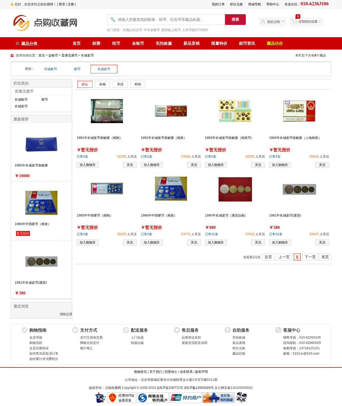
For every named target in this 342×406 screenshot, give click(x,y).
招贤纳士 (171, 372)
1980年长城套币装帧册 (31, 165)
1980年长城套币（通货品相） (226, 215)
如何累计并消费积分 (43, 359)
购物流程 (35, 343)
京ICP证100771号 (170, 388)
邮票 (96, 43)
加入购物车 (88, 165)
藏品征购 (238, 353)
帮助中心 (272, 4)
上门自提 (137, 337)
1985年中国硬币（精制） (95, 215)
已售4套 (275, 156)
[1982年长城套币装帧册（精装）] (171, 111)
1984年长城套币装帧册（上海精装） (295, 138)
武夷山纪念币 (132, 30)
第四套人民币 (171, 30)
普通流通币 (69, 55)
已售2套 (146, 156)
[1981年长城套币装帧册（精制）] (107, 111)
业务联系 (186, 372)
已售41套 (211, 234)
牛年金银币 (152, 30)
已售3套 (82, 156)
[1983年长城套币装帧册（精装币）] (235, 111)
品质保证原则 (191, 337)
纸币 (116, 43)
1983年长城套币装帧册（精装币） (229, 138)
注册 (71, 4)
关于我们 (155, 372)
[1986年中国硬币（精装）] (171, 188)
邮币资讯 (247, 43)
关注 (130, 165)
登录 (62, 4)
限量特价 (219, 43)
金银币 (138, 43)
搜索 (235, 19)
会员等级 (35, 337)
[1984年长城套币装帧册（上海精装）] (299, 111)
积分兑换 (236, 4)
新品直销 (192, 43)
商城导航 (254, 4)
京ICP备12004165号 (199, 388)
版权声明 (201, 372)
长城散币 (50, 69)
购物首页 (140, 372)
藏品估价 (275, 43)
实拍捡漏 (164, 43)
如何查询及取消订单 (43, 353)
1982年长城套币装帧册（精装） (164, 138)
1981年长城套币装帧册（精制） (100, 138)
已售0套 (210, 156)
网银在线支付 (89, 343)
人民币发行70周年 (195, 30)
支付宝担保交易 (91, 337)
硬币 (77, 69)
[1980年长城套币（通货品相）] (235, 189)
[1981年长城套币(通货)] (299, 189)
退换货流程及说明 (194, 343)
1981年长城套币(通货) (31, 282)
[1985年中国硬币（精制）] (107, 188)
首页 (77, 43)
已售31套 (275, 234)
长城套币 (87, 55)
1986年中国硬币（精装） (33, 224)
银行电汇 (86, 348)
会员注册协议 (39, 348)
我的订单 (218, 4)
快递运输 (137, 343)
